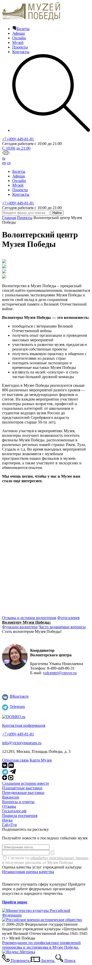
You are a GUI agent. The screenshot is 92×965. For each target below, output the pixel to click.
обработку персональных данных (59, 858)
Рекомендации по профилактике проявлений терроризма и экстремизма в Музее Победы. (41, 944)
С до (16, 148)
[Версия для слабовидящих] (6, 153)
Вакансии (10, 797)
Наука (7, 820)
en (4, 163)
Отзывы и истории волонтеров (29, 618)
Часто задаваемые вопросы (62, 627)
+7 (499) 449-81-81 (18, 139)
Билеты (23, 29)
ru (3, 158)
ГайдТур (9, 825)
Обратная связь (15, 760)
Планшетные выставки (22, 788)
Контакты (20, 52)
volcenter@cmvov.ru (60, 673)
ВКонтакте (19, 696)
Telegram (17, 706)
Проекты (20, 47)
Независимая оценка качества (28, 872)
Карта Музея (41, 760)
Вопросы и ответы (18, 802)
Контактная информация (23, 725)
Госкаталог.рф (14, 811)
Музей (18, 42)
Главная (9, 217)
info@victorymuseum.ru (21, 743)
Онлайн (19, 38)
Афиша (18, 33)
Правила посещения (19, 815)
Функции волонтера (20, 627)
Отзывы (9, 806)
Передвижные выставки (23, 792)
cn (9, 163)
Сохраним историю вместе (25, 783)
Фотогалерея (68, 618)
